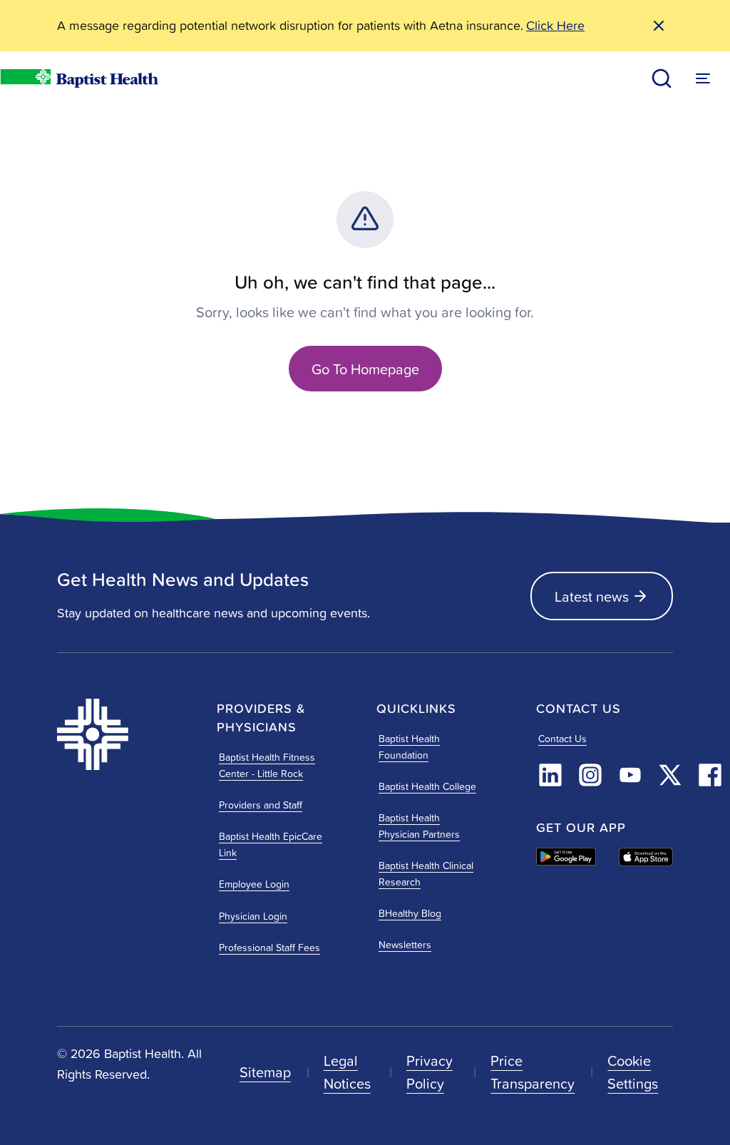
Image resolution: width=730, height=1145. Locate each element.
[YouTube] (630, 775)
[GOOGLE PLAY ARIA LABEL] (566, 857)
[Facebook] (710, 775)
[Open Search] (661, 78)
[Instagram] (590, 775)
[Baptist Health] (125, 734)
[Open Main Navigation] (703, 78)
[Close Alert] (658, 25)
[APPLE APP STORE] (646, 857)
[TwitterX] (670, 775)
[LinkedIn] (550, 775)
